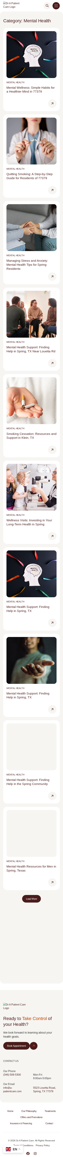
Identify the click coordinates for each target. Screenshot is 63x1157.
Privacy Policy (43, 1145)
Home (10, 1111)
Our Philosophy (29, 1111)
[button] (56, 6)
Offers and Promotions (31, 1117)
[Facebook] (28, 1153)
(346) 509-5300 (12, 1074)
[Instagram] (35, 1153)
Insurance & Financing (21, 1123)
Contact (49, 1123)
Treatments (50, 1111)
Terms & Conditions (23, 1145)
